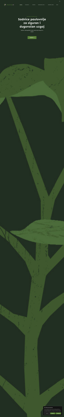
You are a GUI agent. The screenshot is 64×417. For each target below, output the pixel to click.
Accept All (58, 413)
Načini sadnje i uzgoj (41, 4)
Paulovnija (10, 5)
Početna (21, 4)
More (57, 4)
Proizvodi (33, 4)
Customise (47, 413)
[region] (52, 410)
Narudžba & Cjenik (51, 4)
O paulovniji (27, 4)
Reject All (52, 413)
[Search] (59, 1)
